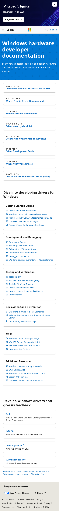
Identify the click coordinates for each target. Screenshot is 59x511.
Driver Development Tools (20, 151)
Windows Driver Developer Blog (23, 338)
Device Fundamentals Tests (21, 287)
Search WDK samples (18, 377)
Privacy (18, 503)
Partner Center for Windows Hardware (26, 225)
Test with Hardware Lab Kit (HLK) (24, 280)
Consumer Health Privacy (38, 503)
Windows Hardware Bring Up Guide (25, 366)
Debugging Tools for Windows (23, 252)
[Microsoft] (29, 30)
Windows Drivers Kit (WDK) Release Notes (28, 214)
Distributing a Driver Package (22, 321)
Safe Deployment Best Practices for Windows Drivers (29, 316)
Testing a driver (16, 277)
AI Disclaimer (8, 499)
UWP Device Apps (17, 370)
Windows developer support (16, 474)
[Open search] (46, 29)
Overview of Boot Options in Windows (26, 380)
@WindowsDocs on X (12, 471)
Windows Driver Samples (19, 163)
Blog (39, 499)
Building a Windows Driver (21, 245)
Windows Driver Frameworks (21, 113)
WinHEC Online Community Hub (23, 342)
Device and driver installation (22, 210)
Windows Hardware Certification (24, 345)
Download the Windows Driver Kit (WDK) (28, 176)
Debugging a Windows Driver (22, 249)
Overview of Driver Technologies (24, 221)
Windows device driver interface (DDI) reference (31, 260)
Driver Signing (15, 295)
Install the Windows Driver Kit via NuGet (28, 88)
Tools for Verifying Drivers (21, 284)
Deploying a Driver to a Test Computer (26, 312)
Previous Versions (26, 499)
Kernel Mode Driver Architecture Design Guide (30, 218)
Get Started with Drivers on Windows (26, 138)
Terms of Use (8, 507)
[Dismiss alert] (54, 4)
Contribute (7, 503)
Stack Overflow (37, 474)
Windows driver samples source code (26, 373)
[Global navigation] (2, 29)
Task (8, 414)
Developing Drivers (17, 242)
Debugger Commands (19, 256)
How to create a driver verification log (26, 291)
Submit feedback (15, 459)
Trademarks (22, 507)
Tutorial (10, 430)
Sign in (53, 29)
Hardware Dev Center (19, 349)
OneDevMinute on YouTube (36, 471)
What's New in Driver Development (25, 101)
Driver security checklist (19, 126)
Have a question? (15, 445)
